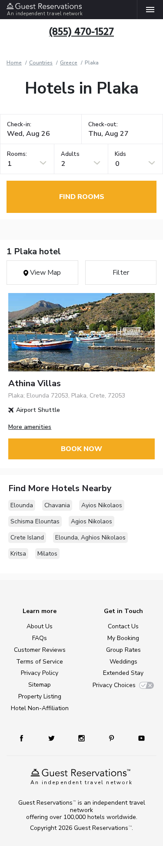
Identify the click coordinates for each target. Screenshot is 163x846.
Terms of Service (39, 661)
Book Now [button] (81, 449)
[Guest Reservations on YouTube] (138, 738)
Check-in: (19, 124)
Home (14, 62)
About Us (40, 626)
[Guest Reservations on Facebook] (25, 738)
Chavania (57, 505)
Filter (121, 272)
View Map (44, 272)
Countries (41, 62)
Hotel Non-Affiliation (40, 708)
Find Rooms (81, 197)
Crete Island (27, 537)
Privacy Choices (114, 685)
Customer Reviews (40, 650)
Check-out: (103, 124)
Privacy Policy (39, 673)
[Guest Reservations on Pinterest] (112, 738)
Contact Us (123, 626)
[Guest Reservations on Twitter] (52, 738)
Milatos (47, 553)
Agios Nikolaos (91, 521)
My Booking (123, 638)
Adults (70, 154)
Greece (68, 62)
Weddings (123, 661)
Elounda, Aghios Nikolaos (90, 537)
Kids (120, 154)
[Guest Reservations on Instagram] (82, 738)
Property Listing (39, 696)
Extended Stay (123, 673)
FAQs (39, 638)
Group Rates (123, 650)
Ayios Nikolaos (101, 505)
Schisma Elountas (35, 521)
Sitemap (39, 685)
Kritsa (18, 553)
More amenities (29, 427)
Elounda (21, 505)
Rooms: (17, 154)
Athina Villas (34, 383)
